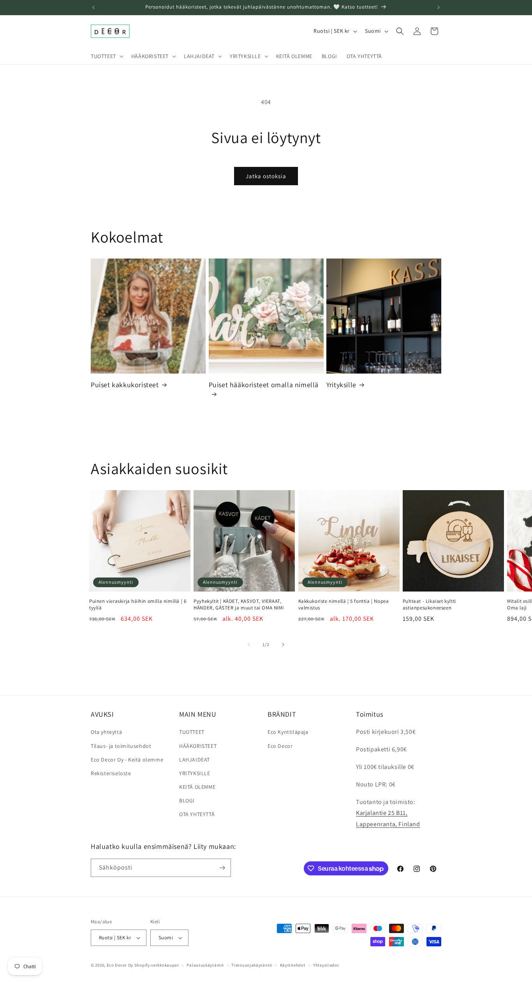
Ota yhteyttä (106, 731)
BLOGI (187, 800)
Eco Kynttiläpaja (288, 731)
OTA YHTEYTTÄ (197, 814)
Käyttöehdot (293, 965)
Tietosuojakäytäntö (251, 965)
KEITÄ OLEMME (197, 786)
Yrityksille (341, 384)
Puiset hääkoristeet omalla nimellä (264, 384)
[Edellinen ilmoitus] (93, 7)
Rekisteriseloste (111, 773)
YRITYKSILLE (194, 773)
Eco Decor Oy (120, 965)
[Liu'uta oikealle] (283, 644)
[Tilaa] (222, 868)
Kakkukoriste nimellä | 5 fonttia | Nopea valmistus (343, 604)
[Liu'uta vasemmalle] (248, 644)
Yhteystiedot (326, 965)
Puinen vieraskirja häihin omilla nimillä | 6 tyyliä (137, 604)
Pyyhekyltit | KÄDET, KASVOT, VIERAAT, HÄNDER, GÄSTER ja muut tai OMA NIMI (239, 604)
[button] (106, 56)
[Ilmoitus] (438, 7)
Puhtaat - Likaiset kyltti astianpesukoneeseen (429, 604)
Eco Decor (280, 745)
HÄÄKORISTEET (198, 745)
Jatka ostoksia (266, 176)
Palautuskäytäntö (205, 965)
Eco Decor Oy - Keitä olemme (127, 759)
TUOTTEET (191, 731)
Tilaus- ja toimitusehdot (121, 745)
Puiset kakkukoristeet (125, 384)
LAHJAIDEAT (194, 759)
